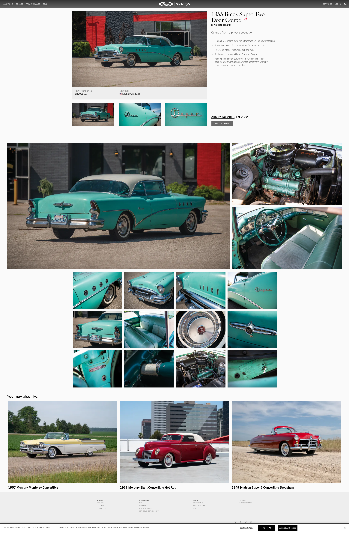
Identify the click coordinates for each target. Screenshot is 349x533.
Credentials (198, 503)
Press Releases (199, 505)
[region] (174, 528)
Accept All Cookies (287, 528)
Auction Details (222, 124)
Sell (45, 4)
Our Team (101, 505)
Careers (142, 505)
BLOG (195, 508)
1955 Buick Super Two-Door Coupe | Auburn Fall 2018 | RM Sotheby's (174, 4)
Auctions (8, 4)
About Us (100, 503)
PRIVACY (242, 500)
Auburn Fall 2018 (222, 117)
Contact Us (101, 508)
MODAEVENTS (144, 508)
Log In (338, 4)
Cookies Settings (245, 503)
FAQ (140, 503)
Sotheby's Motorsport (148, 511)
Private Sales (33, 4)
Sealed (19, 4)
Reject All (267, 528)
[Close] (345, 528)
